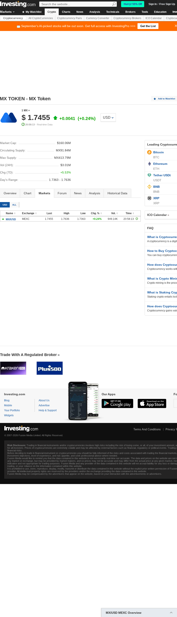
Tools (145, 11)
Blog (6, 400)
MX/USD (11, 219)
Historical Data (117, 193)
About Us (44, 400)
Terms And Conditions (147, 429)
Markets (44, 193)
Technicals (112, 11)
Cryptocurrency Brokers (127, 18)
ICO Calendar (153, 18)
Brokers (130, 11)
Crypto (51, 11)
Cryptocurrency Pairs (69, 18)
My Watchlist (33, 11)
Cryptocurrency (13, 18)
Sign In (153, 4)
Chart (27, 193)
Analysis (94, 11)
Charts (66, 11)
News (79, 11)
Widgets (9, 415)
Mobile (8, 405)
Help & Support (48, 410)
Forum (62, 193)
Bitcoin (158, 152)
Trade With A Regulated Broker (28, 355)
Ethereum (160, 163)
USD (107, 117)
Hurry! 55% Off (133, 4)
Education (160, 11)
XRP (156, 198)
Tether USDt (162, 175)
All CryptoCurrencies (40, 18)
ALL (14, 205)
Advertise (44, 405)
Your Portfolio (12, 410)
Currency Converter (97, 18)
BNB (156, 186)
